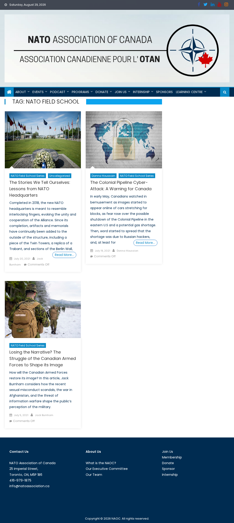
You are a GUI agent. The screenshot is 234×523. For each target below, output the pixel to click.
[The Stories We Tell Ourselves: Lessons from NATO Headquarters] (43, 139)
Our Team (94, 474)
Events (38, 92)
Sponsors (164, 92)
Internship (141, 92)
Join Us (121, 92)
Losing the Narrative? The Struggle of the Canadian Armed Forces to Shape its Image (42, 358)
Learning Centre (189, 92)
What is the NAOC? (101, 463)
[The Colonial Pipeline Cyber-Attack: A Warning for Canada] (124, 139)
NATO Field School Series (28, 176)
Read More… (64, 254)
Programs (80, 92)
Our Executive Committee (107, 468)
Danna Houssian (127, 250)
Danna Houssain (103, 176)
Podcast (57, 92)
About (20, 92)
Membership (172, 457)
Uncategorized (59, 176)
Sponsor (168, 468)
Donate (102, 92)
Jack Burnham (44, 415)
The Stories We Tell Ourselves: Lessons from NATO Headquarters (39, 189)
